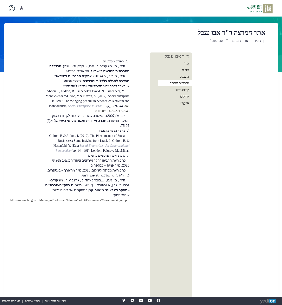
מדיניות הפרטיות (55, 301)
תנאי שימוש (32, 301)
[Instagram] (141, 300)
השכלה (184, 76)
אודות (185, 70)
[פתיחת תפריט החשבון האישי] (12, 8)
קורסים (184, 96)
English (184, 103)
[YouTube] (150, 300)
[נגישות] (21, 8)
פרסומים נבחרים (179, 83)
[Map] (124, 300)
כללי (186, 63)
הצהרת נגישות (11, 301)
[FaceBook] (158, 300)
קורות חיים (182, 90)
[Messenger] (132, 300)
